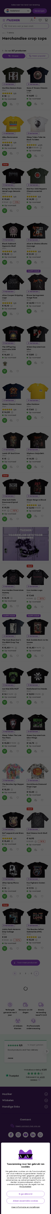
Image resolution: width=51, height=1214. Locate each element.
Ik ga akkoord (25, 1194)
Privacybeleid (25, 1186)
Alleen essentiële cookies (25, 1200)
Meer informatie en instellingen (25, 1207)
